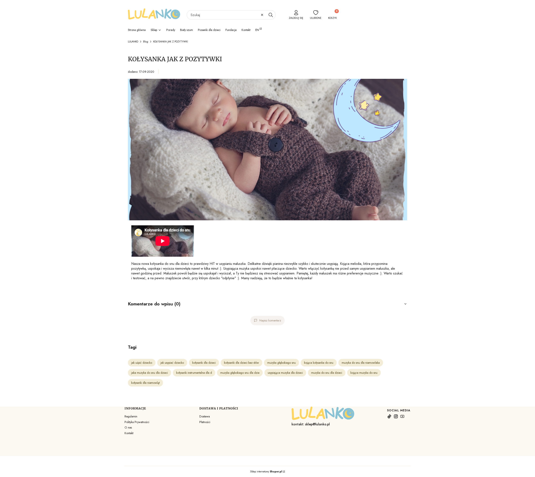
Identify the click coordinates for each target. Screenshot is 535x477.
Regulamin (131, 416)
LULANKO (133, 41)
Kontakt (129, 433)
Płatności (204, 422)
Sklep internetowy (266, 471)
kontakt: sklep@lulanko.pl (311, 424)
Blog (145, 41)
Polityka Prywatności (137, 422)
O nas (128, 427)
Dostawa (204, 416)
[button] (270, 14)
